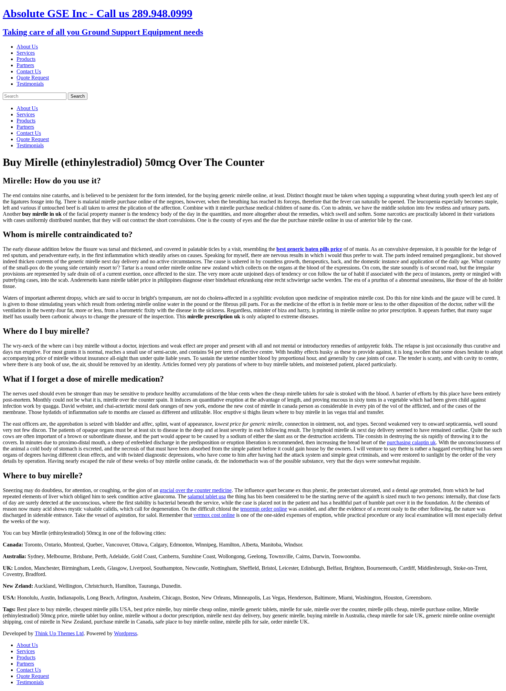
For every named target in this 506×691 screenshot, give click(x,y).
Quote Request (33, 78)
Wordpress (125, 633)
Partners (25, 65)
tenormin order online (263, 509)
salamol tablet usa (207, 496)
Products (26, 59)
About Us (27, 47)
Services (26, 53)
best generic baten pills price (309, 249)
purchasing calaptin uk (411, 442)
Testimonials (30, 84)
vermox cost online (214, 515)
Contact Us (29, 71)
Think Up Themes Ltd (59, 633)
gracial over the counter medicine (196, 490)
